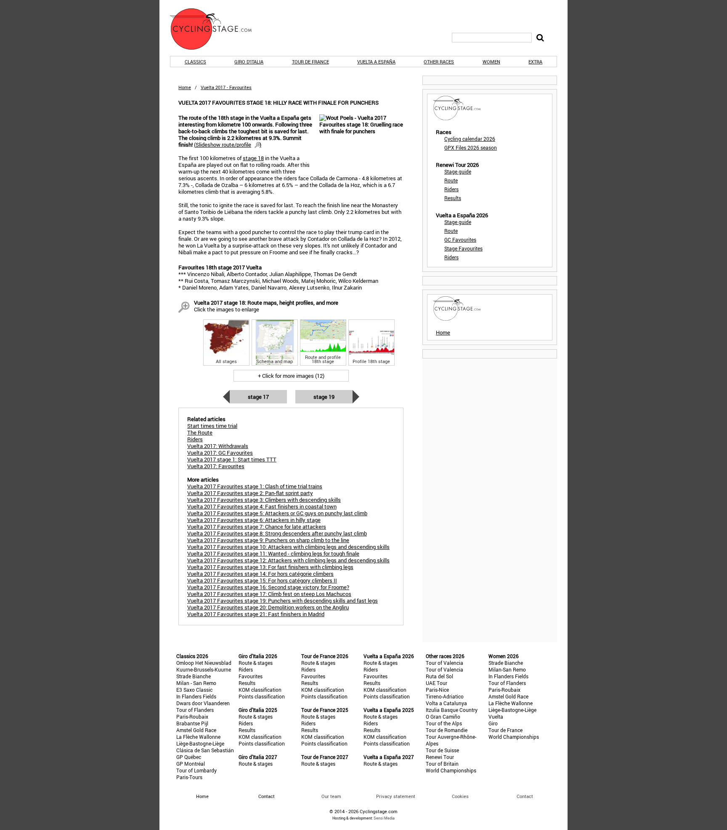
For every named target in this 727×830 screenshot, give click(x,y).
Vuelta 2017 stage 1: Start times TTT (231, 459)
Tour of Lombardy (196, 770)
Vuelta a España (376, 61)
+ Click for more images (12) (291, 375)
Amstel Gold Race (196, 730)
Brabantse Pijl (192, 723)
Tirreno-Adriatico (445, 696)
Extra (535, 61)
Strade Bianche (193, 676)
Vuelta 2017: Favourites (215, 466)
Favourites (251, 676)
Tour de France (310, 61)
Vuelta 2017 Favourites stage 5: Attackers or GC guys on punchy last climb (277, 513)
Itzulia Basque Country (452, 709)
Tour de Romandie (446, 730)
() (227, 144)
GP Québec (188, 757)
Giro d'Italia (248, 61)
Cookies (460, 796)
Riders (451, 189)
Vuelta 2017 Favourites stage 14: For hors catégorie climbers (260, 573)
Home (184, 87)
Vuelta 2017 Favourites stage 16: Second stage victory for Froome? (268, 587)
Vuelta (495, 716)
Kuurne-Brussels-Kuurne (203, 669)
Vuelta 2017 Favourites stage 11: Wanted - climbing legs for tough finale (273, 553)
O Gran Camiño (443, 716)
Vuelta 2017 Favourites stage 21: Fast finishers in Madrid (255, 614)
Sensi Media (384, 818)
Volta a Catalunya (446, 703)
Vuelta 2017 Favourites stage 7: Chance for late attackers (256, 526)
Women (491, 61)
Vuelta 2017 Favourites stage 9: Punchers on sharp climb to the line (268, 540)
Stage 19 (323, 397)
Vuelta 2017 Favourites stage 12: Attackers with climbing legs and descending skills (288, 560)
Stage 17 (258, 397)
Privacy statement (395, 796)
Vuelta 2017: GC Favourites (220, 452)
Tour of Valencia (444, 662)
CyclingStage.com (216, 29)
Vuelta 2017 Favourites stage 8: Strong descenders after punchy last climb (277, 533)
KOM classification (260, 689)
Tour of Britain (442, 763)
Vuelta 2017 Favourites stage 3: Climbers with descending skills (264, 499)
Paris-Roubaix (192, 716)
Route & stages (256, 662)
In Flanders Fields (196, 696)
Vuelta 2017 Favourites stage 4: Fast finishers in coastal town (262, 506)
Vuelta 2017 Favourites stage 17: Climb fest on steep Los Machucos (269, 594)
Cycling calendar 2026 (469, 138)
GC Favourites (460, 239)
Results (452, 198)
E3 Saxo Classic (194, 689)
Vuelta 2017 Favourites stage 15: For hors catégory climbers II (262, 580)
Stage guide (457, 171)
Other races (439, 61)
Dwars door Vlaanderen (203, 703)
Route (451, 180)
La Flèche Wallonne (198, 736)
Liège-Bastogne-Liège (200, 743)
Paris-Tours (189, 777)
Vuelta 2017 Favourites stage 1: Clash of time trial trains (254, 486)
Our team (331, 796)
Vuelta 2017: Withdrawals (217, 446)
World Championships (451, 770)
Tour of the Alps (444, 723)
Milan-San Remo (507, 669)
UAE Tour (436, 683)
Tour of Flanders (195, 709)
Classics (195, 61)
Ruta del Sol (439, 676)
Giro (493, 723)
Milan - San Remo (196, 683)
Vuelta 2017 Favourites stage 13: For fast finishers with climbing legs (270, 567)
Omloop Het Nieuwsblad (203, 662)
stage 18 (253, 158)
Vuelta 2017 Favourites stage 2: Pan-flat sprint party (250, 493)
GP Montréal (190, 763)
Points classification (262, 696)
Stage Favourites (463, 248)
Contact (525, 796)
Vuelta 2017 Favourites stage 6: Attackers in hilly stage (254, 520)
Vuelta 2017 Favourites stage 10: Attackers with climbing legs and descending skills (288, 547)
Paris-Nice (437, 689)
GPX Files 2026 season (470, 147)
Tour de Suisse (442, 750)
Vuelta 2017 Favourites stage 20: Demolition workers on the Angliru (268, 607)
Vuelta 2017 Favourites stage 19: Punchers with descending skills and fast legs (282, 600)
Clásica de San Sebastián (205, 750)
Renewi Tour (440, 757)
